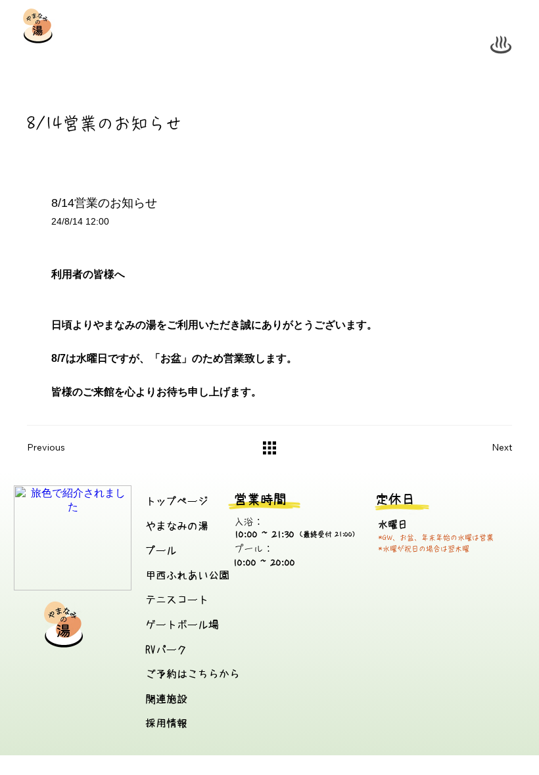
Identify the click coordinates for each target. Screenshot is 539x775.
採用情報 (166, 723)
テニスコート (176, 599)
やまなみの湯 (176, 526)
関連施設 (166, 699)
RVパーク (166, 649)
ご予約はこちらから (192, 674)
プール (161, 550)
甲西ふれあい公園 (187, 575)
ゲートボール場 (182, 624)
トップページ (176, 501)
